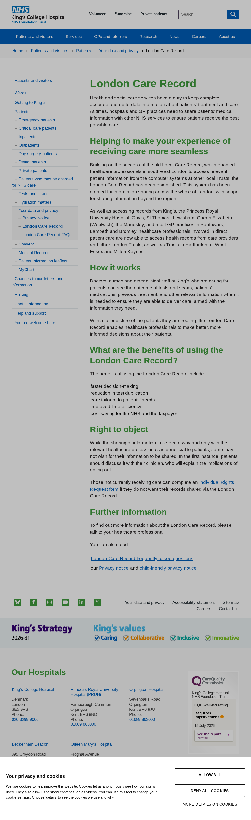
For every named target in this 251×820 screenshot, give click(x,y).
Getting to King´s (30, 102)
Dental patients (32, 162)
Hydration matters (35, 202)
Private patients (153, 14)
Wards (20, 93)
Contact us (229, 608)
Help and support (30, 313)
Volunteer (97, 14)
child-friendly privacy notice (168, 568)
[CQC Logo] (208, 685)
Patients (22, 112)
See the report (209, 734)
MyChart (26, 269)
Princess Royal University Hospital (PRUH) (94, 692)
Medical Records (34, 252)
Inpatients (28, 137)
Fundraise (123, 14)
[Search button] (233, 14)
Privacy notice (114, 568)
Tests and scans (34, 193)
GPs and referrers (110, 36)
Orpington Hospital (146, 689)
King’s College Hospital (33, 689)
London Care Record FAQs (47, 235)
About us (227, 36)
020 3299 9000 (25, 719)
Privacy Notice (35, 218)
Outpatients (29, 145)
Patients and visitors (34, 36)
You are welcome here (35, 322)
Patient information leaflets (43, 261)
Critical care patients (38, 128)
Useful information (31, 304)
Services (74, 36)
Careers (199, 36)
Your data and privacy (38, 210)
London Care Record (42, 226)
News (174, 36)
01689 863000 (83, 724)
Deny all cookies (210, 791)
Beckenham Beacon (30, 744)
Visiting (21, 294)
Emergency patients (37, 120)
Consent (26, 244)
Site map (231, 602)
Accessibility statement (193, 602)
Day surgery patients (38, 153)
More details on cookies (210, 804)
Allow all (210, 775)
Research (148, 36)
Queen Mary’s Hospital (92, 744)
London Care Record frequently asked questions (142, 558)
